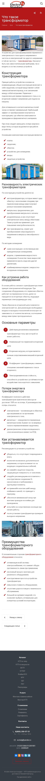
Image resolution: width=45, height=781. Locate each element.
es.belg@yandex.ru (24, 740)
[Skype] (25, 755)
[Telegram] (29, 755)
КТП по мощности (22, 664)
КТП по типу (22, 661)
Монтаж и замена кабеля (22, 697)
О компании (23, 705)
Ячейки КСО (22, 674)
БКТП (22, 668)
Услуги (23, 693)
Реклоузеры (22, 687)
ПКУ (22, 684)
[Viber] (22, 755)
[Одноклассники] (19, 755)
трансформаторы (25, 61)
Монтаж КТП (22, 700)
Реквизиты (22, 712)
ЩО (22, 681)
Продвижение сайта (24, 777)
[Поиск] (41, 4)
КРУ (22, 677)
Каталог (22, 657)
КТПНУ (22, 671)
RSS (41, 12)
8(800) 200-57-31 (22, 732)
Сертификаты (22, 716)
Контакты (22, 721)
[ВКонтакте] (16, 755)
